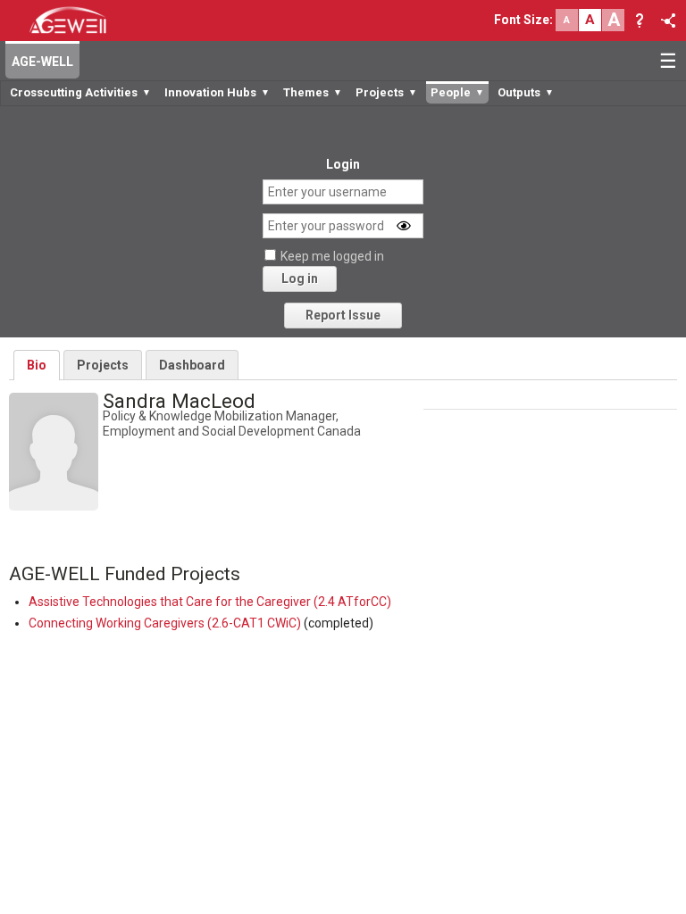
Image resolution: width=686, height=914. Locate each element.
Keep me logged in (332, 256)
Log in (299, 278)
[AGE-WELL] (67, 19)
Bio (36, 365)
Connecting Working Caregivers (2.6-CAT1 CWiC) (165, 623)
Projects (103, 365)
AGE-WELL (42, 61)
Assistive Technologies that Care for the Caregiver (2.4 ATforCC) (210, 601)
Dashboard (192, 365)
